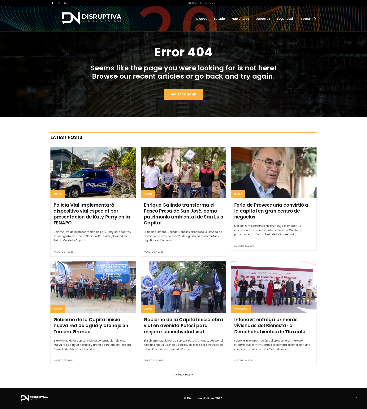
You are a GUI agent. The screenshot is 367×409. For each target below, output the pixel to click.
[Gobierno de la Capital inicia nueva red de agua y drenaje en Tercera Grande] (93, 287)
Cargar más (182, 374)
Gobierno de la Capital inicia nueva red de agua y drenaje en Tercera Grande (91, 325)
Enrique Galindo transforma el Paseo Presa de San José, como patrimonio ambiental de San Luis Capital (183, 214)
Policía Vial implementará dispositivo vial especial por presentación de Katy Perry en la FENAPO (92, 214)
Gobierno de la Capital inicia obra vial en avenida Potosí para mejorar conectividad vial (183, 325)
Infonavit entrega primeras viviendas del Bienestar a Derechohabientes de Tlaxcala (270, 325)
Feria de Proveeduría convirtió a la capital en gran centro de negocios (271, 211)
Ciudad (57, 194)
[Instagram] (59, 3)
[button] (309, 18)
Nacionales (241, 308)
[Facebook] (52, 3)
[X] (65, 3)
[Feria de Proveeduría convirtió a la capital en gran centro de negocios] (274, 172)
